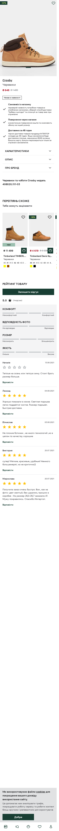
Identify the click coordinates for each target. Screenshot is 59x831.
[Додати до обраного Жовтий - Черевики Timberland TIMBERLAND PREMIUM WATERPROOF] (23, 217)
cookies (40, 791)
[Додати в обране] (53, 3)
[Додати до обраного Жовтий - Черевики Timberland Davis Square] (50, 217)
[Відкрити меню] (17, 827)
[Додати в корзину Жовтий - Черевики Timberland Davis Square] (50, 250)
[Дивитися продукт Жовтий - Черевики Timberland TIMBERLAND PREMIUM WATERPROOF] (15, 229)
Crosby (7, 80)
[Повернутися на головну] (6, 827)
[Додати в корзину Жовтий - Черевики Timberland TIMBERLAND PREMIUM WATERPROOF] (24, 250)
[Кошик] (28, 827)
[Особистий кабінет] (51, 827)
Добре (18, 817)
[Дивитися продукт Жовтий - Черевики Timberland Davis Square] (41, 229)
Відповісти (8, 382)
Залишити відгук (28, 292)
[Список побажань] (40, 827)
